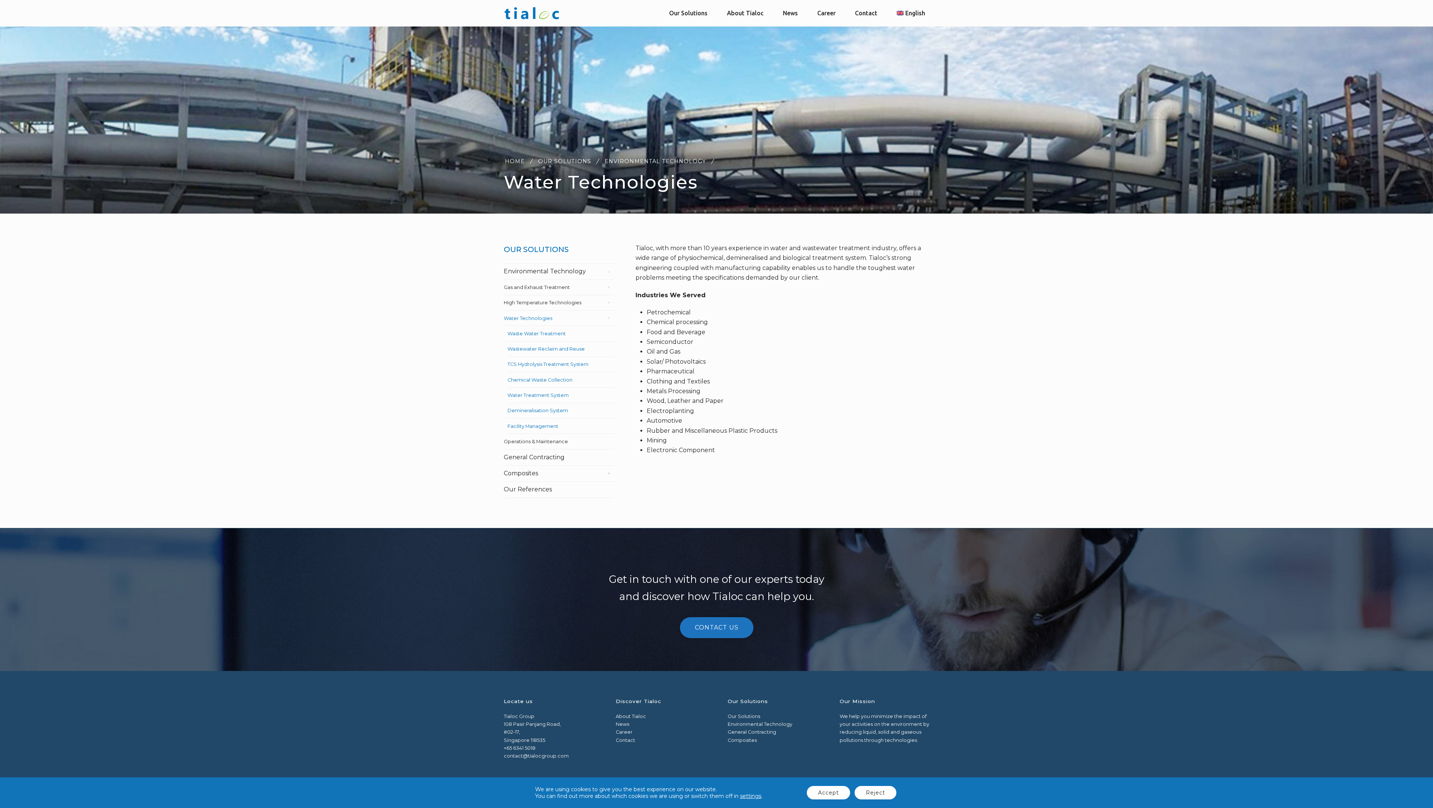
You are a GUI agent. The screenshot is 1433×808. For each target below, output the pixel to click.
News (622, 724)
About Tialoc (631, 716)
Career (624, 732)
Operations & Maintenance (536, 441)
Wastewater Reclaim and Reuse (546, 349)
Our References (528, 489)
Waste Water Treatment (537, 333)
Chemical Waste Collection (540, 380)
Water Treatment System (538, 395)
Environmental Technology (655, 161)
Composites (521, 473)
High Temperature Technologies (542, 302)
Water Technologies (528, 318)
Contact (625, 740)
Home (515, 161)
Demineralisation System (538, 410)
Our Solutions (564, 161)
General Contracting (534, 457)
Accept (828, 792)
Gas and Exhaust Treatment (537, 287)
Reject (875, 792)
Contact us (717, 627)
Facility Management (533, 426)
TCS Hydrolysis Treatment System (548, 364)
